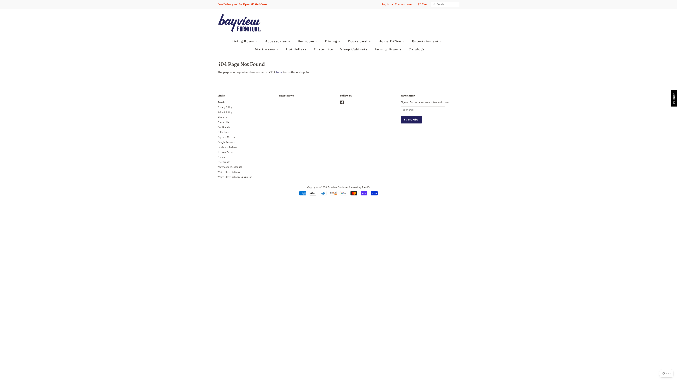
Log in (385, 4)
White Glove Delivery (229, 172)
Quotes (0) (674, 98)
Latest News (286, 95)
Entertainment (426, 41)
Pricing (221, 157)
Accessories (276, 41)
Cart (424, 4)
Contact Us (223, 122)
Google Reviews (226, 142)
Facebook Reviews (227, 147)
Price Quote (224, 162)
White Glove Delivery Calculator (235, 177)
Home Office (390, 41)
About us (222, 117)
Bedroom (306, 41)
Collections (223, 132)
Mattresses (265, 49)
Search (221, 102)
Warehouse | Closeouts (230, 166)
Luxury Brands (388, 49)
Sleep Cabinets (353, 49)
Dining (331, 41)
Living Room (243, 41)
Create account (404, 4)
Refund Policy (225, 112)
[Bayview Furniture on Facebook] (342, 103)
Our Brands (224, 127)
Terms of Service (226, 152)
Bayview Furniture (337, 187)
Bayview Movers (226, 137)
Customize (323, 49)
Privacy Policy (225, 107)
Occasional (358, 41)
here (279, 72)
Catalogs (417, 49)
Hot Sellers (296, 49)
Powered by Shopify (359, 187)
